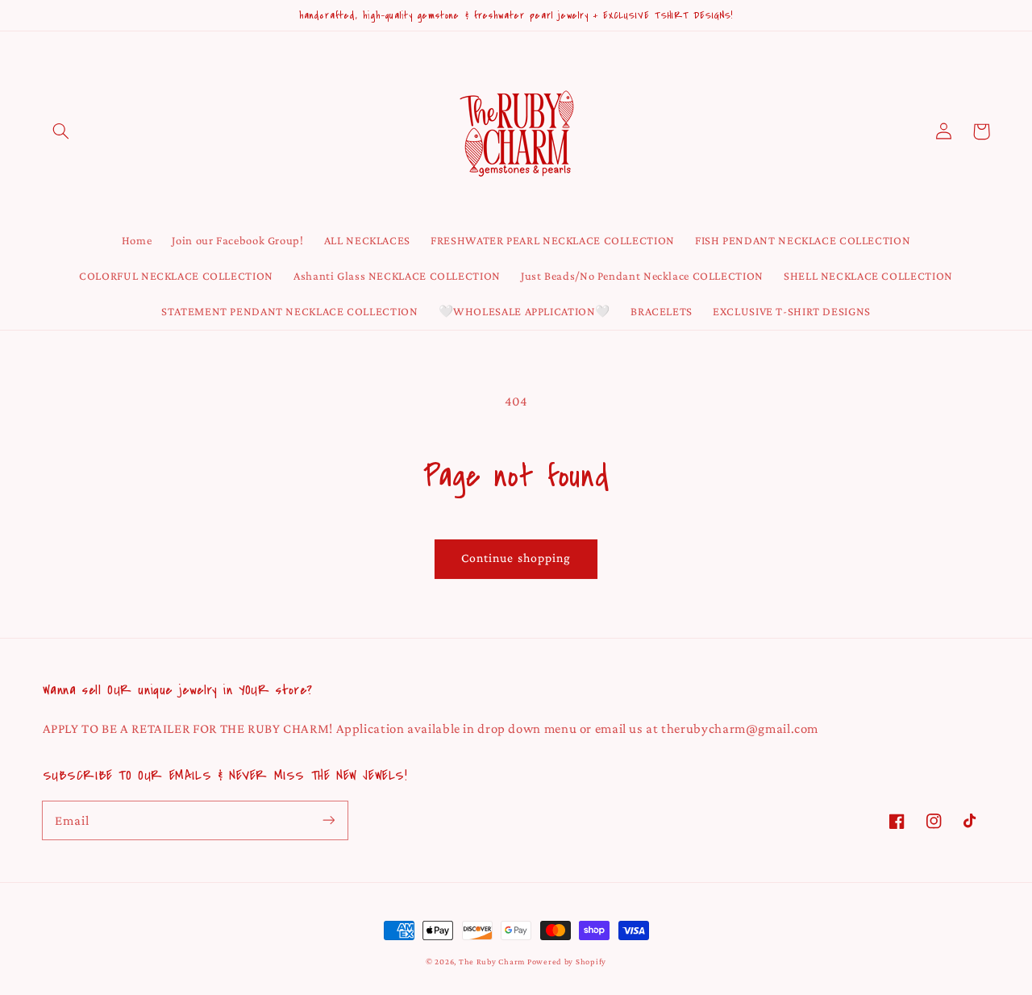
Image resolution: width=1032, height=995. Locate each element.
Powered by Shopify (566, 961)
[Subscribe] (328, 820)
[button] (61, 131)
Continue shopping (516, 557)
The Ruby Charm (492, 961)
